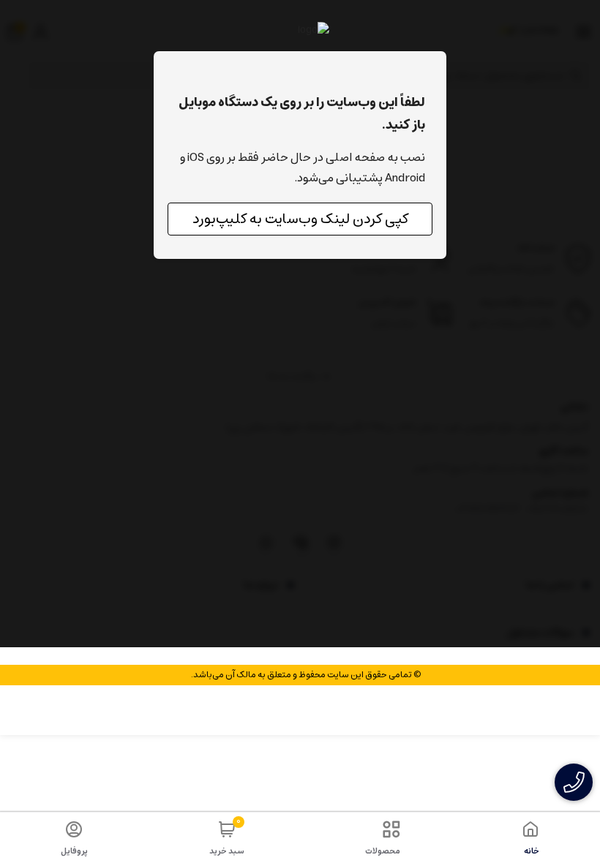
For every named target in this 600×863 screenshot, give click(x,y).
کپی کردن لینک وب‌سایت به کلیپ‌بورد (300, 219)
